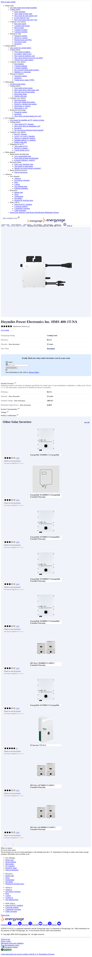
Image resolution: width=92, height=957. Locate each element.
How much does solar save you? (25, 20)
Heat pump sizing (20, 94)
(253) (17, 458)
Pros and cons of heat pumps (24, 92)
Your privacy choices (11, 947)
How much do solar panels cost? (25, 16)
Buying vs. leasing (20, 38)
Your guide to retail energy (23, 166)
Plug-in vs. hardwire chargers (24, 138)
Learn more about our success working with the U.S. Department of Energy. (28, 954)
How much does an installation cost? (27, 126)
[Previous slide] (5, 845)
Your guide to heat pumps (23, 88)
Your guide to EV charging (24, 124)
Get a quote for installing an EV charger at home (27, 120)
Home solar (5, 225)
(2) (29, 326)
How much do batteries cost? (24, 56)
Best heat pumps (20, 100)
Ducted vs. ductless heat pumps (25, 104)
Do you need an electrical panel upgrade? (29, 130)
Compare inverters (20, 30)
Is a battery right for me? (23, 54)
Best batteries (19, 64)
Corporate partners (20, 206)
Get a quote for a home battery (20, 48)
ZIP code (9, 362)
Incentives (18, 44)
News (16, 194)
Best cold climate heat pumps (24, 102)
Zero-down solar (20, 42)
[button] (9, 383)
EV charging (38, 225)
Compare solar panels (22, 26)
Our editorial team (20, 186)
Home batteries (16, 225)
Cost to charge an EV (22, 150)
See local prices (11, 368)
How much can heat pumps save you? (27, 116)
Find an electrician (20, 172)
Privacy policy (6, 941)
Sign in (69, 226)
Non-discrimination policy (10, 945)
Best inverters (19, 28)
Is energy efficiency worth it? (24, 160)
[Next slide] (13, 845)
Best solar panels (20, 24)
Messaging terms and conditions (12, 943)
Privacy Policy (34, 372)
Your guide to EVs (21, 146)
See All (86, 422)
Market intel (18, 192)
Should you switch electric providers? (27, 168)
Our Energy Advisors (22, 180)
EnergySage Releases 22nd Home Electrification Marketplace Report (34, 212)
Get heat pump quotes (17, 84)
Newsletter (18, 198)
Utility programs (20, 210)
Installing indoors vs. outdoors (25, 140)
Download (51, 348)
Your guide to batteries (22, 52)
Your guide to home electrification (26, 158)
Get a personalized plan (22, 156)
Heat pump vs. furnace (22, 106)
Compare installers (20, 32)
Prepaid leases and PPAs (23, 40)
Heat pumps (27, 225)
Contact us (9, 898)
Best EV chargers (20, 134)
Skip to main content (8, 2)
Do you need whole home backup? (26, 70)
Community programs (22, 208)
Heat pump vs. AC (21, 108)
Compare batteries (20, 66)
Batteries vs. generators (22, 72)
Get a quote (5, 330)
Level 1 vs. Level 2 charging (24, 136)
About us (17, 178)
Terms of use (5, 939)
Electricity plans (11, 868)
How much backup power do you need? (28, 58)
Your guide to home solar (23, 14)
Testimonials (18, 196)
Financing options (20, 36)
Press (16, 182)
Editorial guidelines (21, 188)
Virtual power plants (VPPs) (24, 80)
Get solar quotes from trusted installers (23, 8)
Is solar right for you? (22, 18)
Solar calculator (19, 12)
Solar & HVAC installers (23, 204)
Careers (17, 184)
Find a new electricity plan (23, 164)
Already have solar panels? (23, 60)
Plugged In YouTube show (23, 200)
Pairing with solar (20, 96)
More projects (48, 225)
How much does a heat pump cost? (26, 90)
